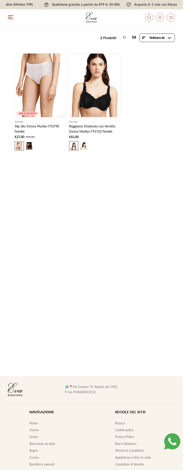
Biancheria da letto (42, 444)
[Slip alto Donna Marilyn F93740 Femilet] (40, 85)
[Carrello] (171, 17)
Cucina (34, 457)
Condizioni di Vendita (129, 464)
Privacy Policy (124, 437)
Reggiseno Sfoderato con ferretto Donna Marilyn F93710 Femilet (92, 128)
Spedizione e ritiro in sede (133, 457)
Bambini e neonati (42, 464)
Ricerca (120, 423)
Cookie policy (124, 430)
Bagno (33, 450)
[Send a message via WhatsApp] (172, 441)
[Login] (160, 17)
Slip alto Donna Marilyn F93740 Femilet (37, 128)
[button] (10, 17)
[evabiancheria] (91, 17)
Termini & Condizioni (129, 450)
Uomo (33, 437)
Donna (34, 430)
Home (33, 423)
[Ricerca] (149, 17)
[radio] (19, 145)
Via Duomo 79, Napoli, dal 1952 (95, 387)
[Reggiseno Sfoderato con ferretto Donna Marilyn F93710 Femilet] (94, 85)
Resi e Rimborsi (125, 444)
